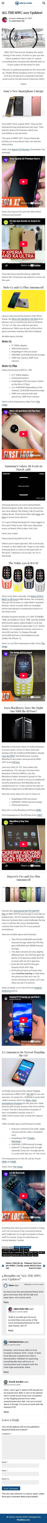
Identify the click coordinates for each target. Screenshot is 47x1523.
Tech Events (25, 1247)
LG (21, 1250)
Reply (6, 1302)
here (38, 514)
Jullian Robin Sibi (17, 21)
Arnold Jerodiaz (16, 1382)
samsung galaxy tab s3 (22, 1255)
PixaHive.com (23, 1520)
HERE (38, 810)
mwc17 (41, 1252)
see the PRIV (8, 756)
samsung (6, 1255)
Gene (11, 1285)
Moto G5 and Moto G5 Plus (24, 319)
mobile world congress (13, 1252)
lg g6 (26, 1250)
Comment (7, 1434)
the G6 (30, 1094)
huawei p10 (14, 1250)
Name (5, 1462)
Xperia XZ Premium (21, 149)
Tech (16, 1247)
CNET (39, 815)
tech (36, 1255)
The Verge (17, 1167)
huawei (5, 1250)
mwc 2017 (33, 1252)
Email (5, 1471)
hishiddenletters (16, 1342)
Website (5, 1479)
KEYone (16, 762)
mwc (26, 1252)
